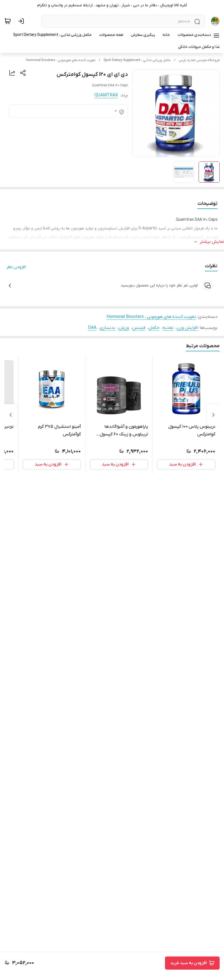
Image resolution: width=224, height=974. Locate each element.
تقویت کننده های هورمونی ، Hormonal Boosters (61, 60)
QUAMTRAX (106, 95)
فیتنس (138, 328)
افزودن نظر (16, 267)
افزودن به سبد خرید (188, 963)
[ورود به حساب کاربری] (22, 21)
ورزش (124, 328)
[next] (10, 415)
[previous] (213, 415)
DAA (92, 328)
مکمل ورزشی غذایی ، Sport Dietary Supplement (137, 60)
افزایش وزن (187, 328)
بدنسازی (107, 328)
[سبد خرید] (7, 21)
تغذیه (168, 328)
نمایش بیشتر (212, 242)
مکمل (154, 328)
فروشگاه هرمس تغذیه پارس (199, 60)
